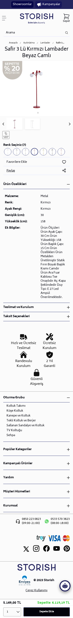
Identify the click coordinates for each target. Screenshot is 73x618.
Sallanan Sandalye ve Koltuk (25, 425)
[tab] (35, 113)
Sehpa (10, 435)
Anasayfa (13, 43)
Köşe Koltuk (14, 410)
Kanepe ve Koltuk (18, 415)
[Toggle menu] (5, 18)
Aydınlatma (28, 43)
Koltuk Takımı (16, 406)
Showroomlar (22, 4)
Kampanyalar (51, 4)
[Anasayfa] (36, 18)
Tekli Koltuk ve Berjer (21, 420)
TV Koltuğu (14, 430)
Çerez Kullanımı (36, 591)
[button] (14, 124)
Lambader (45, 43)
